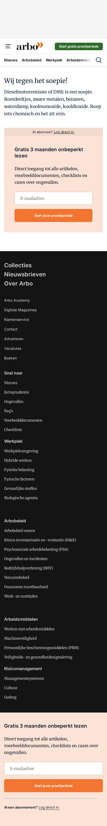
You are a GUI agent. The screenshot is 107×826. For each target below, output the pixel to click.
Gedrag (10, 697)
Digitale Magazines (20, 310)
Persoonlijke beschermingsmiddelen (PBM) (41, 647)
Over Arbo (18, 283)
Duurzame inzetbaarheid (26, 586)
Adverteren (13, 338)
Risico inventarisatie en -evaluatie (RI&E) (40, 540)
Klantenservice (16, 319)
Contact (11, 329)
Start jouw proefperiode (53, 215)
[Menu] (8, 46)
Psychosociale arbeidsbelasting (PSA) (36, 549)
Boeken (10, 358)
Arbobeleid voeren (19, 530)
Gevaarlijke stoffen (20, 488)
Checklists (13, 429)
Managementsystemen (24, 678)
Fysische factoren (19, 479)
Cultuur (10, 687)
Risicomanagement (23, 668)
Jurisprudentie (16, 392)
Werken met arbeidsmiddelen (29, 629)
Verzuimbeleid (16, 577)
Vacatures (12, 348)
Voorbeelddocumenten (23, 420)
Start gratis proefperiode (79, 46)
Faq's (8, 411)
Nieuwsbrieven (25, 274)
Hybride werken (18, 460)
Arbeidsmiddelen (21, 619)
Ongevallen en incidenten (26, 558)
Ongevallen (13, 401)
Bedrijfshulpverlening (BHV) (28, 568)
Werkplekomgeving (21, 451)
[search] (99, 60)
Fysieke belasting (19, 469)
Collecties (18, 265)
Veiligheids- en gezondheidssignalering (38, 657)
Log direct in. (49, 807)
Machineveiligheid (20, 638)
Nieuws (10, 382)
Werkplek (13, 441)
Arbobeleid (15, 520)
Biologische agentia (21, 497)
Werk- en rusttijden (21, 596)
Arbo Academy (17, 300)
